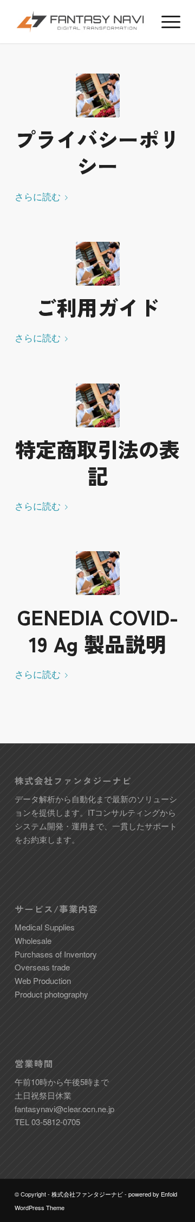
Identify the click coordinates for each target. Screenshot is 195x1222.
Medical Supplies (45, 927)
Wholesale (33, 940)
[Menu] (165, 21)
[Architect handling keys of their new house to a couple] (98, 95)
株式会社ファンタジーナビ (87, 1194)
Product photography (51, 994)
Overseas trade (42, 967)
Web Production (43, 980)
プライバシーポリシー (97, 152)
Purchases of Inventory (56, 954)
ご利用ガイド (97, 307)
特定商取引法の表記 (97, 462)
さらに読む (38, 196)
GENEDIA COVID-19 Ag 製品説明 (97, 630)
